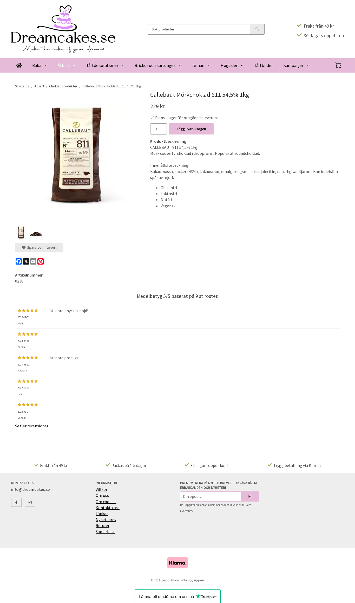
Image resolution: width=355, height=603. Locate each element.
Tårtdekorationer (102, 65)
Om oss (102, 495)
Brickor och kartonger (155, 65)
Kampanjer (293, 65)
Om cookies (106, 501)
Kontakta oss (108, 507)
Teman (198, 65)
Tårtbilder (263, 65)
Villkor (101, 489)
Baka (36, 65)
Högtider (229, 65)
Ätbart (64, 65)
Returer (102, 525)
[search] (257, 29)
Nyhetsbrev (106, 519)
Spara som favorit (41, 247)
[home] (19, 65)
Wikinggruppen (192, 580)
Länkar (102, 513)
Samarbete (105, 531)
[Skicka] (250, 496)
